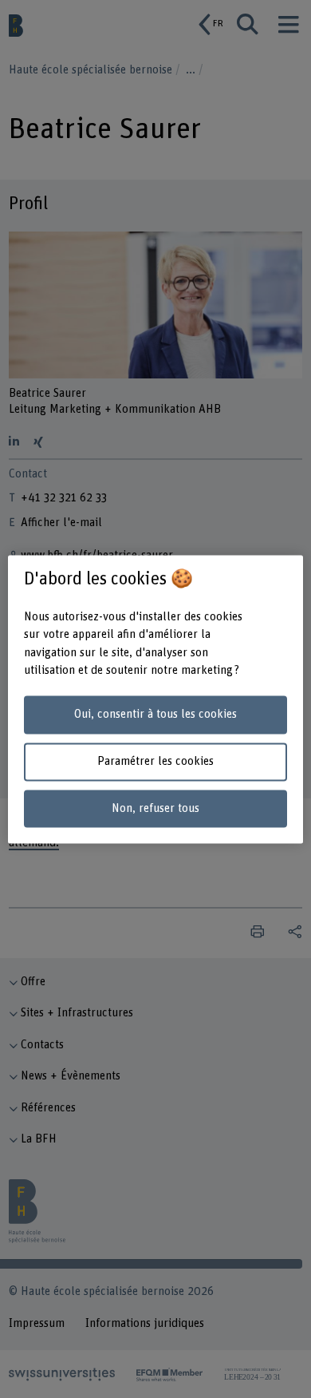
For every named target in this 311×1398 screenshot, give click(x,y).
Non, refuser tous (155, 808)
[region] (156, 699)
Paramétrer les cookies (155, 761)
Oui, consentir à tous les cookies (155, 715)
